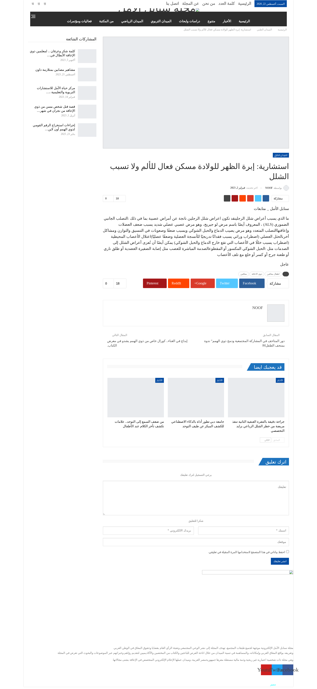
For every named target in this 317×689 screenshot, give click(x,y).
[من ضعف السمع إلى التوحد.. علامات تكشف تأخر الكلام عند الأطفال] (135, 397)
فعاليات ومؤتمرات (79, 21)
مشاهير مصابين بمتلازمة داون (55, 69)
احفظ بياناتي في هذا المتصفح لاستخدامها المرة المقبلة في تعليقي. (246, 552)
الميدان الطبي (280, 155)
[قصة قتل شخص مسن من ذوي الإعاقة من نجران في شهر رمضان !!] (87, 111)
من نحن (208, 3)
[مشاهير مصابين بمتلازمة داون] (87, 75)
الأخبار (227, 21)
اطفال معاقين (273, 274)
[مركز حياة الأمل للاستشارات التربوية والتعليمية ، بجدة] (87, 93)
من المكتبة (106, 21)
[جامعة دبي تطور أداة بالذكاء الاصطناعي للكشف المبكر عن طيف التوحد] (196, 397)
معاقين (243, 274)
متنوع (211, 21)
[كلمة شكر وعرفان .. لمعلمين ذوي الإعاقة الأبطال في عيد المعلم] (87, 56)
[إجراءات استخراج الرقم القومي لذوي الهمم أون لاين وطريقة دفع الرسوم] (87, 130)
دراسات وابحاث (189, 21)
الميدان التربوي (161, 21)
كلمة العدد (226, 3)
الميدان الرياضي (132, 21)
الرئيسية (244, 3)
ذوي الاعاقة (257, 274)
